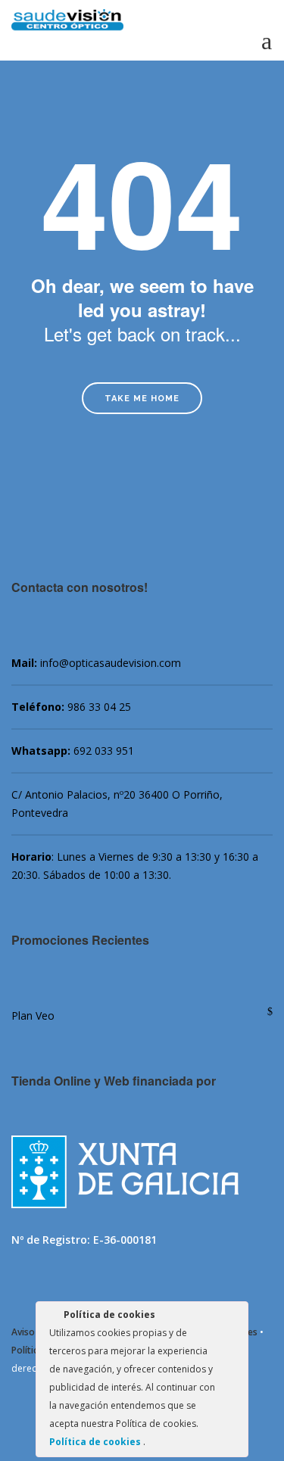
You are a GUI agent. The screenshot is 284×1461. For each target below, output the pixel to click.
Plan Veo (33, 1015)
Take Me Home (142, 398)
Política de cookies (96, 1441)
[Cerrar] (235, 1317)
